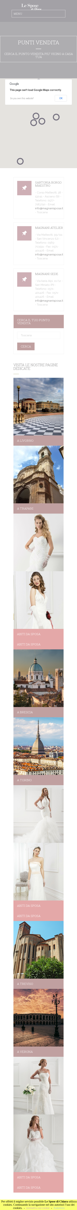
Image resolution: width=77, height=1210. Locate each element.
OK (60, 98)
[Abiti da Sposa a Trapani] (38, 474)
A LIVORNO (25, 440)
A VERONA (25, 1052)
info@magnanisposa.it (49, 208)
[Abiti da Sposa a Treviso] (38, 950)
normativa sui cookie (38, 1207)
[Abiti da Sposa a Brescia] (38, 678)
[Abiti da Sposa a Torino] (38, 746)
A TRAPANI (25, 508)
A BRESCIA (25, 712)
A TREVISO (25, 984)
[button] (20, 161)
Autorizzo (59, 1207)
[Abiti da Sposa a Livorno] (38, 406)
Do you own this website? (22, 98)
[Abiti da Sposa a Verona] (38, 1018)
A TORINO (24, 780)
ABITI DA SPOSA (28, 634)
